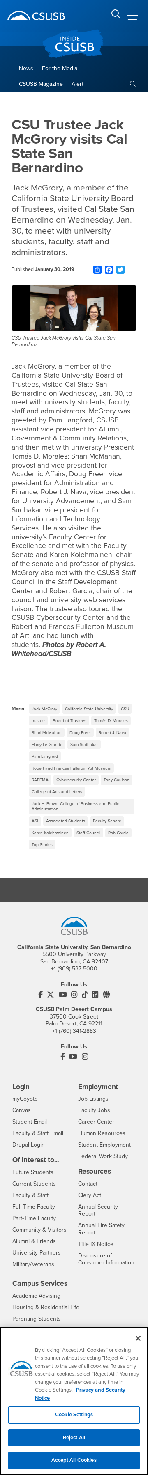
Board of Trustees (69, 720)
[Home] (36, 15)
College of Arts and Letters (57, 791)
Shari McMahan (47, 732)
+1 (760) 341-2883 (74, 1031)
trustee (38, 720)
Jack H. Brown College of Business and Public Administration (75, 806)
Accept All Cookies (73, 1460)
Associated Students (65, 821)
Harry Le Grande (47, 744)
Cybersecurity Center (76, 779)
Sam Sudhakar (84, 744)
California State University (89, 708)
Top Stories (42, 844)
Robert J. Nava (112, 732)
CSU (125, 708)
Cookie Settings (74, 1414)
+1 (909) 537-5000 (74, 968)
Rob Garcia (118, 832)
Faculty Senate (107, 821)
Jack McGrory (44, 708)
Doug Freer (80, 732)
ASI (35, 821)
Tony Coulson (117, 779)
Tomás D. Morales (111, 720)
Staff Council (88, 832)
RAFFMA (40, 779)
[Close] (138, 1338)
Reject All (74, 1437)
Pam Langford (45, 756)
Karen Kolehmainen (50, 832)
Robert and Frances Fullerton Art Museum (71, 768)
